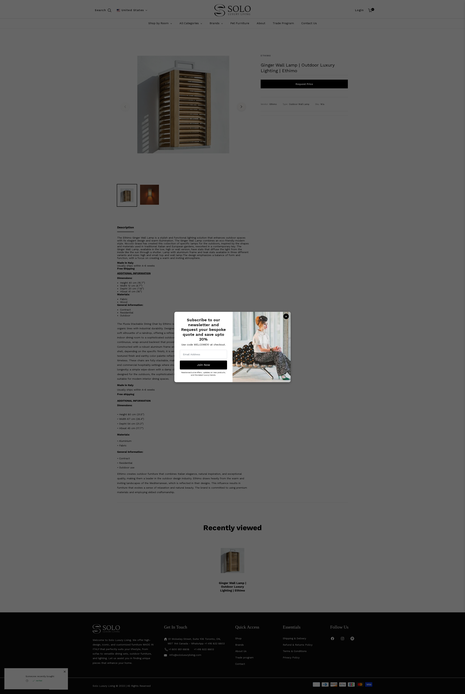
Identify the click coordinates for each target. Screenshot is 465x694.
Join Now (203, 365)
